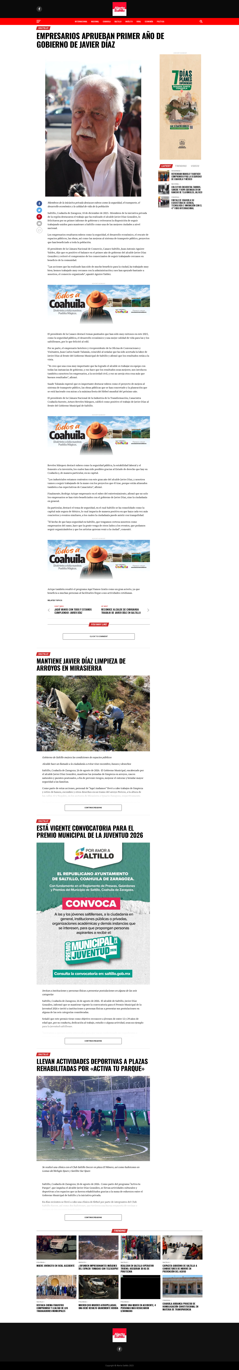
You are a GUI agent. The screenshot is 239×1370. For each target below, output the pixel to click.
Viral (139, 21)
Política (160, 21)
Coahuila (107, 21)
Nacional (95, 21)
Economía (149, 21)
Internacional (81, 21)
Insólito (129, 21)
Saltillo (117, 21)
